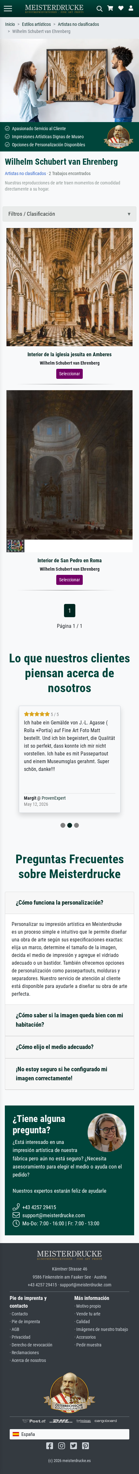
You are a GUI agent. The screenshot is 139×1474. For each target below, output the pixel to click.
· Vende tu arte (87, 1314)
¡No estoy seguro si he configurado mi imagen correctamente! (61, 1073)
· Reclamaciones (24, 1352)
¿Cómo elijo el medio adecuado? (55, 1047)
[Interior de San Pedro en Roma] (69, 471)
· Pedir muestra (88, 1345)
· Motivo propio (87, 1306)
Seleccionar (69, 373)
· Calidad (82, 1321)
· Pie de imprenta (25, 1321)
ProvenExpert (54, 798)
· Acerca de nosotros (28, 1360)
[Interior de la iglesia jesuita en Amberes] (69, 287)
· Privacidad (20, 1337)
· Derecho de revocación (31, 1345)
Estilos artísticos (36, 24)
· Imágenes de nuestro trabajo (101, 1329)
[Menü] (7, 8)
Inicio (10, 24)
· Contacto (19, 1314)
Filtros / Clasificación (31, 214)
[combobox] (69, 1434)
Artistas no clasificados (78, 24)
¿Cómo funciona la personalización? (59, 902)
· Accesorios (85, 1337)
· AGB (14, 1329)
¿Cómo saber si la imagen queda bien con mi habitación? (69, 1020)
